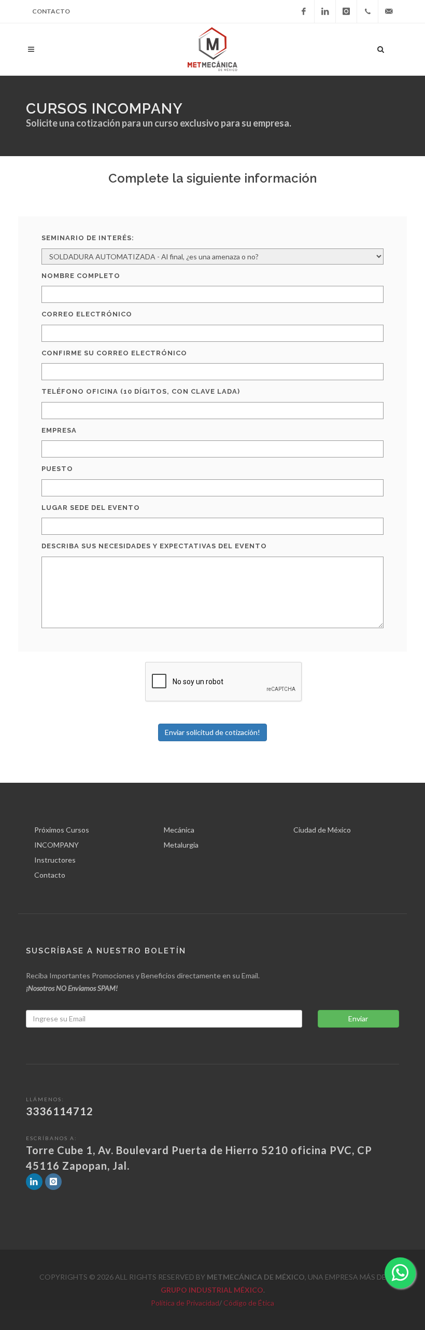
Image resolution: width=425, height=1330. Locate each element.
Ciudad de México (322, 829)
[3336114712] (367, 11)
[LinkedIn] (325, 11)
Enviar (358, 1018)
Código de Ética (248, 1302)
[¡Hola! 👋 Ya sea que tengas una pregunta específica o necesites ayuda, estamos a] (400, 1273)
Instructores (55, 859)
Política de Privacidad (185, 1302)
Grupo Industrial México (212, 1289)
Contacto (51, 11)
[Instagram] (346, 11)
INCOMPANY (56, 844)
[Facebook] (303, 11)
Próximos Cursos (61, 829)
